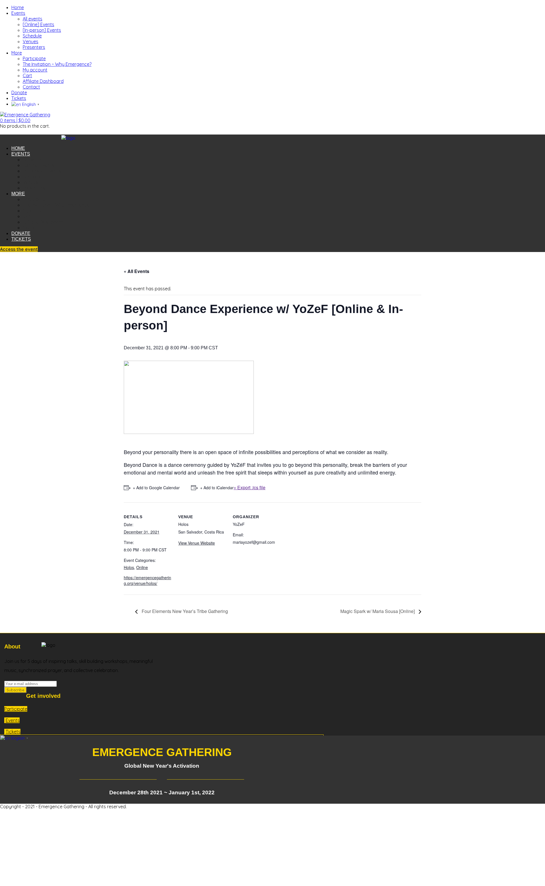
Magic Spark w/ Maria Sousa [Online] (378, 611)
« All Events (136, 271)
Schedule (32, 36)
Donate (19, 92)
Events (18, 13)
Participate (34, 58)
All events (32, 19)
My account (35, 70)
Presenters (34, 47)
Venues (30, 41)
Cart (27, 75)
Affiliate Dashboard (43, 81)
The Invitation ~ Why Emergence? (57, 64)
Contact (31, 87)
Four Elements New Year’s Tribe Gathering (184, 611)
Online (142, 567)
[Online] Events (38, 24)
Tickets (18, 98)
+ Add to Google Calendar (156, 487)
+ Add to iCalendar (217, 487)
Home (17, 7)
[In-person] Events (42, 30)
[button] (15, 120)
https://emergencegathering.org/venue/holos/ (147, 580)
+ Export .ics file (249, 487)
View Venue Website (196, 543)
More (16, 53)
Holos (129, 567)
